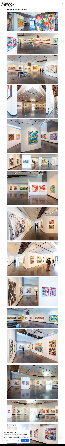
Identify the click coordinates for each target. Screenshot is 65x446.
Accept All (25, 440)
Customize (8, 440)
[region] (16, 436)
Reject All (17, 440)
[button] (63, 4)
